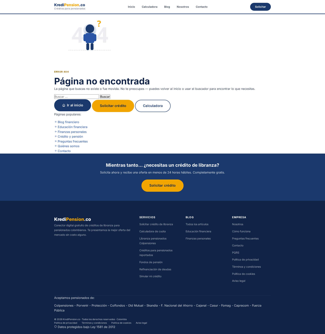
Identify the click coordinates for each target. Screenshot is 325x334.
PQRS (235, 252)
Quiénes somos (68, 146)
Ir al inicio (75, 105)
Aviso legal (238, 280)
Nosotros (183, 6)
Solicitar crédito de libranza (156, 224)
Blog (167, 6)
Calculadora (149, 6)
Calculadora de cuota (152, 231)
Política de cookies (243, 273)
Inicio (131, 6)
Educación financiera (72, 127)
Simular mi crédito (150, 276)
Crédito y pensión (70, 136)
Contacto (202, 6)
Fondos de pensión (150, 262)
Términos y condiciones (246, 266)
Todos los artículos (197, 224)
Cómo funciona (241, 231)
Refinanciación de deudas (155, 269)
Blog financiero (68, 122)
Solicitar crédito (113, 106)
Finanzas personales (72, 132)
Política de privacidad (245, 259)
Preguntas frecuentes (72, 141)
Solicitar (260, 6)
